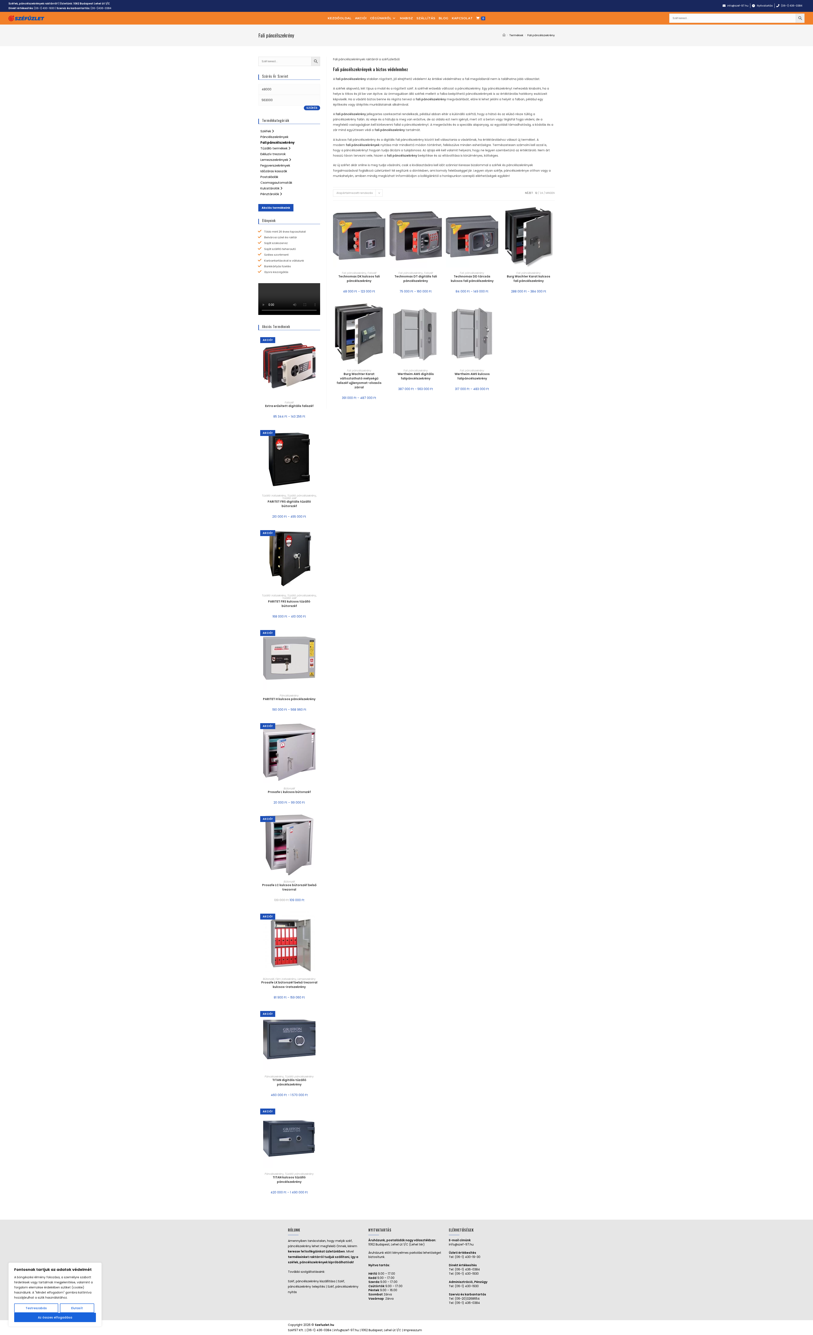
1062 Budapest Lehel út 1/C (91, 3)
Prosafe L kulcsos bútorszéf (289, 792)
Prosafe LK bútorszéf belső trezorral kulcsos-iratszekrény (289, 984)
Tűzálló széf (289, 498)
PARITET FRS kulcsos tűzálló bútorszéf (289, 603)
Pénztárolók (270, 194)
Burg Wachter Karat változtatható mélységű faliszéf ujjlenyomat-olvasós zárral (359, 380)
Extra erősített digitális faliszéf (289, 406)
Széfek (266, 131)
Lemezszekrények (274, 159)
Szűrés (312, 108)
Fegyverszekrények (275, 165)
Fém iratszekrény (285, 979)
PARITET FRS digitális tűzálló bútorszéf (289, 503)
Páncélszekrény (289, 695)
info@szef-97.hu (461, 1244)
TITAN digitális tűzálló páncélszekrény (289, 1082)
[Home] (504, 35)
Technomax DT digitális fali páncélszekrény (415, 278)
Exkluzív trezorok (273, 154)
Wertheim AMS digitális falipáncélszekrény (416, 376)
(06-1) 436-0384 (467, 1269)
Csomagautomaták (276, 182)
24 (541, 193)
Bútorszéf (289, 788)
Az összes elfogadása (55, 1317)
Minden (550, 193)
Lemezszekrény (306, 979)
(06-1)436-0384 (101, 8)
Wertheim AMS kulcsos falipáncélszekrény (472, 376)
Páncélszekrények (274, 137)
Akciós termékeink (276, 208)
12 (536, 193)
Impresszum (413, 1330)
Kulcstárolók (270, 188)
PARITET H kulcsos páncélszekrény (289, 699)
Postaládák (269, 177)
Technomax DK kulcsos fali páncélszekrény (359, 278)
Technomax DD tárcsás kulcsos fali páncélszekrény (472, 278)
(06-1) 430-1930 (44, 8)
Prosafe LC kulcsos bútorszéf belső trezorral (289, 887)
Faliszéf (372, 273)
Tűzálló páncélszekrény (301, 495)
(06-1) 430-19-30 (467, 1257)
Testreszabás (36, 1308)
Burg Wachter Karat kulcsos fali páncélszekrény (528, 278)
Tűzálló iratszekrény (274, 495)
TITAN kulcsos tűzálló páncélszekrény (289, 1179)
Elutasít (77, 1308)
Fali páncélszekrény (354, 273)
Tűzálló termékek (274, 148)
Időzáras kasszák (273, 171)
